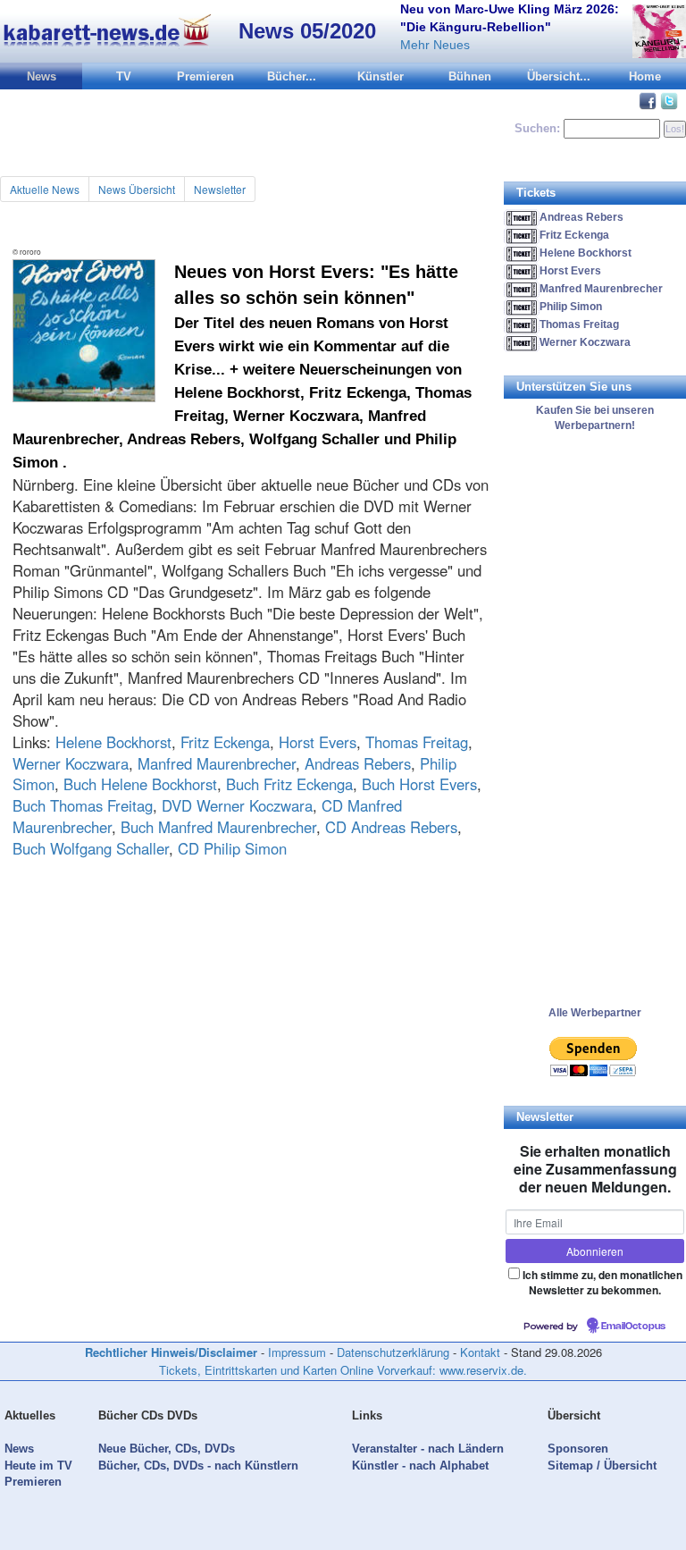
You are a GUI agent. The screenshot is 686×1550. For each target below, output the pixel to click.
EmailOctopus (633, 1326)
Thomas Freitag (416, 742)
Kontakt (480, 1352)
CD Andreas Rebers (391, 827)
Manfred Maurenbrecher (217, 763)
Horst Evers (317, 742)
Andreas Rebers (358, 763)
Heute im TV (38, 1465)
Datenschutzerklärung (393, 1352)
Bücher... (291, 76)
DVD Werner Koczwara (237, 805)
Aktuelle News (44, 189)
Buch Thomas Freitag (83, 805)
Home (645, 76)
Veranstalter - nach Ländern (428, 1448)
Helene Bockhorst (113, 742)
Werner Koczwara (71, 763)
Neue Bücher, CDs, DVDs (166, 1448)
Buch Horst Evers (419, 784)
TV (123, 76)
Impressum (297, 1352)
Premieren (205, 76)
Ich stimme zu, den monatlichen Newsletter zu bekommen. (602, 1282)
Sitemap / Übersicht (602, 1465)
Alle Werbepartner (594, 1013)
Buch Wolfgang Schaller (91, 848)
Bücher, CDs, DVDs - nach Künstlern (198, 1465)
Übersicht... (558, 76)
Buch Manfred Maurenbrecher (218, 827)
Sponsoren (578, 1448)
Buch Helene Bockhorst (140, 784)
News (41, 76)
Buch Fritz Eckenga (289, 784)
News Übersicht (136, 189)
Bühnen (469, 76)
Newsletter (220, 189)
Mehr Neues (435, 45)
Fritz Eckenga (225, 742)
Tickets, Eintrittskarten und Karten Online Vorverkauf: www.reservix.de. (343, 1369)
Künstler (380, 76)
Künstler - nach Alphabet (420, 1465)
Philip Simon (571, 306)
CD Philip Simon (232, 848)
